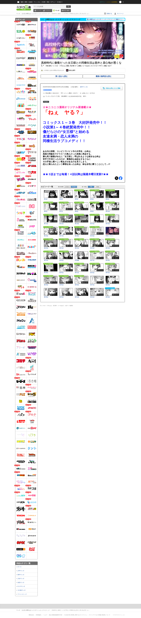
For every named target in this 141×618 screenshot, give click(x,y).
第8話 (76, 211)
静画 (26, 2)
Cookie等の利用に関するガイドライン (75, 615)
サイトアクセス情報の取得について (99, 615)
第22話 (77, 248)
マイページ (120, 13)
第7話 (61, 211)
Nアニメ (53, 2)
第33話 (108, 272)
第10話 (108, 211)
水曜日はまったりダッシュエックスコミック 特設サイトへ (106, 19)
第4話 (92, 199)
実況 (48, 2)
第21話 (61, 248)
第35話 (61, 285)
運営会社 (31, 615)
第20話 (46, 248)
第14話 (92, 223)
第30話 (61, 272)
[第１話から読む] (82, 59)
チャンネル (37, 2)
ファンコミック (22, 594)
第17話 (61, 236)
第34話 (46, 285)
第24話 (108, 248)
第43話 (108, 297)
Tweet (116, 178)
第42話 (92, 297)
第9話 (92, 211)
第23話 (92, 248)
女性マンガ (21, 582)
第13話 (77, 223)
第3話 (76, 199)
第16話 (46, 236)
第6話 (45, 211)
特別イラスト (110, 236)
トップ (39, 10)
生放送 (30, 2)
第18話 (77, 236)
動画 (22, 2)
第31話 (77, 272)
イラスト (48, 10)
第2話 (61, 199)
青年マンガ (21, 574)
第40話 (61, 297)
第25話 (46, 260)
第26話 (61, 260)
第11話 (46, 223)
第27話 (92, 260)
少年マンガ (21, 570)
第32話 (92, 272)
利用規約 (38, 615)
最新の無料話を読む (104, 76)
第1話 (45, 199)
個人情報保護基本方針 (55, 615)
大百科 (43, 2)
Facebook (120, 178)
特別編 (77, 260)
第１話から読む (61, 76)
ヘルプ (45, 615)
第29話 (46, 272)
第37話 (92, 285)
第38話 (108, 285)
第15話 (108, 223)
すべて (19, 567)
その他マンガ (21, 590)
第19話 (92, 236)
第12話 (61, 223)
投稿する (109, 13)
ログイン (102, 2)
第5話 (107, 199)
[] (83, 87)
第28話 (108, 260)
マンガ (57, 10)
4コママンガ (21, 586)
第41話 (77, 297)
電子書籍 (66, 10)
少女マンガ (21, 578)
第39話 (46, 297)
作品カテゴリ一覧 (23, 563)
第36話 (77, 285)
